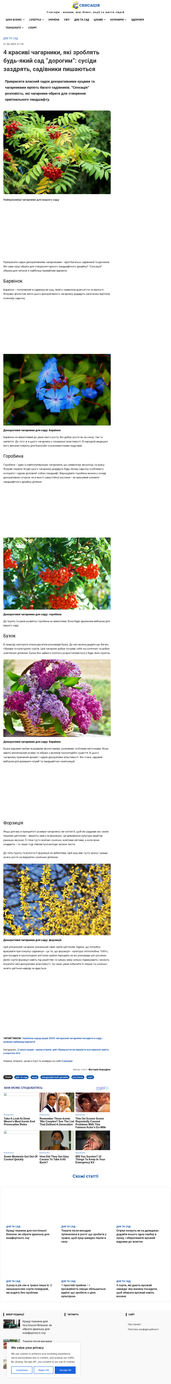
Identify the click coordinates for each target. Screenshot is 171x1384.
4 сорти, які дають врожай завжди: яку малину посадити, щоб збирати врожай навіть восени (136, 1291)
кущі (34, 1077)
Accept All (65, 1370)
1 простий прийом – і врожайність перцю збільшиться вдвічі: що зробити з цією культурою (83, 1291)
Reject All (44, 1370)
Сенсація (67, 1060)
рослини (78, 1077)
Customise (22, 1370)
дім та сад (21, 1077)
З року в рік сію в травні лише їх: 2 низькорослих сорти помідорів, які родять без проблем (29, 1289)
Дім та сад (10, 38)
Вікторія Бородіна (99, 1069)
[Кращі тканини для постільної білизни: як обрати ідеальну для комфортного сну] (30, 1207)
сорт (90, 1077)
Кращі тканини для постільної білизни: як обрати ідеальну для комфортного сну (27, 1234)
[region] (43, 1359)
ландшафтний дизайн (55, 1077)
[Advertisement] (57, 233)
